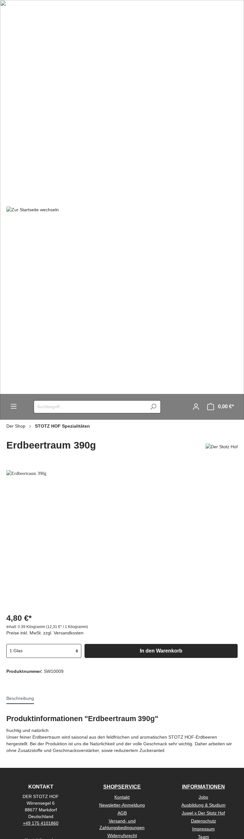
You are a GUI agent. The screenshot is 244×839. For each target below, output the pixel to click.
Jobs (203, 797)
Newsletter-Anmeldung (122, 805)
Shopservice (122, 786)
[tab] (20, 698)
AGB (122, 812)
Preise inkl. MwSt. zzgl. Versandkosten (45, 632)
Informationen (203, 786)
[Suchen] (153, 406)
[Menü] (13, 406)
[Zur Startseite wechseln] (32, 209)
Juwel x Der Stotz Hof (203, 812)
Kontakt (122, 797)
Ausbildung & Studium (203, 805)
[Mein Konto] (196, 407)
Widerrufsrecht (122, 835)
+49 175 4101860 (40, 823)
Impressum (203, 828)
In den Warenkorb (161, 650)
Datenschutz (203, 820)
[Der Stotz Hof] (222, 446)
